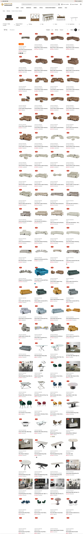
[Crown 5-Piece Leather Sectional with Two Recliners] (73, 79)
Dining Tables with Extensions (56, 473)
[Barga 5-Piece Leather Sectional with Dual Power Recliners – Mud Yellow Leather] (26, 60)
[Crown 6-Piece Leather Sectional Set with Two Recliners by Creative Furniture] (41, 117)
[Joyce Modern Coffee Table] (73, 385)
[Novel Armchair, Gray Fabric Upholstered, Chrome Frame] (41, 522)
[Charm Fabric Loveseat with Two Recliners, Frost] (26, 310)
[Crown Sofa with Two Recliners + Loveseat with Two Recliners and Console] (26, 79)
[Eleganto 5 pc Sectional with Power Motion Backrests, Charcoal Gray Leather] (26, 271)
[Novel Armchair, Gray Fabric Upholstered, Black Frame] (26, 522)
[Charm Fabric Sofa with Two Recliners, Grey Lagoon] (26, 347)
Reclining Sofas (69, 126)
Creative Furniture (22, 46)
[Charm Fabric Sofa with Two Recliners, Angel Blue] (57, 310)
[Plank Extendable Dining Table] (57, 444)
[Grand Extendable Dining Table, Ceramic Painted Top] (73, 404)
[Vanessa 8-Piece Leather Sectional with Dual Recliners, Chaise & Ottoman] (73, 137)
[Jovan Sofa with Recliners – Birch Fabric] (73, 213)
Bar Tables (68, 452)
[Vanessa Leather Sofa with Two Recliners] (26, 194)
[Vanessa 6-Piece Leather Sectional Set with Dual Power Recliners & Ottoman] (26, 155)
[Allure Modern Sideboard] (26, 444)
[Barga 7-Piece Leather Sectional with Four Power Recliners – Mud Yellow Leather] (57, 38)
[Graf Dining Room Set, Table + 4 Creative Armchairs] (41, 484)
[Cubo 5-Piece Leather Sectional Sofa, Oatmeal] (41, 194)
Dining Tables (37, 452)
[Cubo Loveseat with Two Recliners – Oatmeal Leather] (57, 213)
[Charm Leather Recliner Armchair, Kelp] (57, 522)
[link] (9, 19)
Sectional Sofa (22, 48)
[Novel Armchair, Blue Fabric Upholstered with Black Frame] (57, 385)
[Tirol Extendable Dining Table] (57, 465)
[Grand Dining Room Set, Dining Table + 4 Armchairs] (26, 484)
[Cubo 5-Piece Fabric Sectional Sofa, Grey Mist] (57, 194)
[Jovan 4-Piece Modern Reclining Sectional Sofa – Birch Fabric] (57, 232)
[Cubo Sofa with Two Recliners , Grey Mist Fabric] (73, 194)
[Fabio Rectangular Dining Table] (41, 347)
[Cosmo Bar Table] (73, 444)
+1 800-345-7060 (5, 1)
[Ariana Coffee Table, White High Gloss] (26, 423)
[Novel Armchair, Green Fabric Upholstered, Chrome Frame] (41, 503)
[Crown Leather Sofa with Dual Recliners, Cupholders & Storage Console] (73, 117)
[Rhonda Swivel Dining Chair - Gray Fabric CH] (52, 436)
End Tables (36, 393)
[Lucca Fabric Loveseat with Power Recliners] (41, 271)
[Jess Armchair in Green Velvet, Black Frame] (26, 404)
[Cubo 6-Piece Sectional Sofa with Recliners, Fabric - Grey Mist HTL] (66, 264)
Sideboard (68, 431)
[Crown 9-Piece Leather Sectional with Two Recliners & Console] (41, 79)
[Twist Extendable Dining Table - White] (35, 457)
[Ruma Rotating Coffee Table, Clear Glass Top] (57, 347)
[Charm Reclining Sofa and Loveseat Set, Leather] (73, 310)
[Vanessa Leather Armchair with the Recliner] (57, 175)
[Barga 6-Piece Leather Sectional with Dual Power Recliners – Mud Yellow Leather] (73, 38)
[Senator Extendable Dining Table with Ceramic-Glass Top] (41, 465)
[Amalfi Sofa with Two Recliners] (57, 328)
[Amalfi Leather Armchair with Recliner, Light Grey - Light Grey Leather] (19, 339)
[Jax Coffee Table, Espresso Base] (73, 366)
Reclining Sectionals (38, 46)
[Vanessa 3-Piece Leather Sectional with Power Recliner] (41, 175)
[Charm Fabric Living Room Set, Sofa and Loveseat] (41, 328)
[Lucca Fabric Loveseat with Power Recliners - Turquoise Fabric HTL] (35, 283)
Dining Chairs (52, 374)
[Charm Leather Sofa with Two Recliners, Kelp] (73, 271)
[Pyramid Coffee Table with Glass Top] (26, 385)
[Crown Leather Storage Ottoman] (26, 98)
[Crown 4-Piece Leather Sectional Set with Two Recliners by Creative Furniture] (73, 98)
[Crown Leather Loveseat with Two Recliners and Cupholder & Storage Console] (26, 137)
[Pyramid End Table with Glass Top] (41, 385)
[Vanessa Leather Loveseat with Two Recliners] (73, 175)
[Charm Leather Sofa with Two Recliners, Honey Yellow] (26, 291)
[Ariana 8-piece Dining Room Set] (73, 465)
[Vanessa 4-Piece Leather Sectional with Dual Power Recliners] (26, 175)
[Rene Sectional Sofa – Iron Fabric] (26, 251)
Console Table (37, 374)
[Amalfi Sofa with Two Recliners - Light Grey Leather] (50, 339)
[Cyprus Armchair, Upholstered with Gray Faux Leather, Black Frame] (73, 503)
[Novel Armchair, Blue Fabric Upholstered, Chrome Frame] (26, 503)
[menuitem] (17, 8)
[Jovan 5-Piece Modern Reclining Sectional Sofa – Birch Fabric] (73, 232)
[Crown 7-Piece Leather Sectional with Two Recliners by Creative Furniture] (57, 98)
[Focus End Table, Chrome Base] (57, 503)
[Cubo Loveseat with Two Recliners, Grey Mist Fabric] (26, 213)
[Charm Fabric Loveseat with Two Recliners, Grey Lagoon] (73, 291)
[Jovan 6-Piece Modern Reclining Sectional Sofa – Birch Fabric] (41, 232)
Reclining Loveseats (70, 183)
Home (4, 10)
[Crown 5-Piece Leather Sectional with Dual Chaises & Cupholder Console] (57, 79)
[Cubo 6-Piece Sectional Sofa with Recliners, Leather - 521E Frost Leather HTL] (24, 53)
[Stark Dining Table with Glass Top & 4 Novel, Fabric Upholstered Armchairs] (73, 484)
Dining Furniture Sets (54, 492)
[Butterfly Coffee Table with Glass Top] (41, 423)
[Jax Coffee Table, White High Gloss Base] (73, 347)
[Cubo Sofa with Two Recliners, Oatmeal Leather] (41, 213)
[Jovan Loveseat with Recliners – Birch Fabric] (26, 232)
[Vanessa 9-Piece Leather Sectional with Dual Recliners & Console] (57, 137)
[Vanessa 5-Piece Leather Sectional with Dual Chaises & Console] (57, 155)
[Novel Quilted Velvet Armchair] (73, 522)
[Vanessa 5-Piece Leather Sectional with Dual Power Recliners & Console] (73, 155)
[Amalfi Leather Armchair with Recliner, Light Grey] (26, 328)
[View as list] (78, 29)
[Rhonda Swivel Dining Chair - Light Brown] (54, 436)
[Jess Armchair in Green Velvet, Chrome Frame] (57, 366)
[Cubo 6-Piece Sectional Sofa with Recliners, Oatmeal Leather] (57, 251)
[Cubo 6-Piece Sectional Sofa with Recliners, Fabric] (73, 251)
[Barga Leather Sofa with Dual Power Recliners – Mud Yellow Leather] (57, 60)
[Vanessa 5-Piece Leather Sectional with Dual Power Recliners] (41, 155)
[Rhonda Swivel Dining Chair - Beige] (50, 436)
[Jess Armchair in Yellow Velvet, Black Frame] (57, 404)
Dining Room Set (22, 492)
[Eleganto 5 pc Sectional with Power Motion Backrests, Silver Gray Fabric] (41, 251)
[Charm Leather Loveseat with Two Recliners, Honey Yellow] (73, 328)
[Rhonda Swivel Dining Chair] (57, 423)
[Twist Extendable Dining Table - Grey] (36, 457)
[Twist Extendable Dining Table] (41, 444)
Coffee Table (52, 511)
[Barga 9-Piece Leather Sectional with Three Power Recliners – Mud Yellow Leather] (41, 38)
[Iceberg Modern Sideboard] (73, 423)
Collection (8, 10)
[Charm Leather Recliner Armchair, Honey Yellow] (57, 291)
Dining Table (21, 374)
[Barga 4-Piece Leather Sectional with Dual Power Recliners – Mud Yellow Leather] (41, 60)
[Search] (59, 4)
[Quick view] (31, 35)
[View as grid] (75, 29)
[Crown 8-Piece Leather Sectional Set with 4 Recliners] (41, 98)
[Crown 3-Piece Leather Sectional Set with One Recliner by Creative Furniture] (26, 117)
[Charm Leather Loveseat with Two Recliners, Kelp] (41, 291)
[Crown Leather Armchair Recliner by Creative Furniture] (57, 117)
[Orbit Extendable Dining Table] (26, 465)
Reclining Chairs (53, 126)
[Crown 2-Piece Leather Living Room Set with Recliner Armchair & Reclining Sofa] (57, 271)
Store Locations (78, 1)
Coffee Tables (53, 355)
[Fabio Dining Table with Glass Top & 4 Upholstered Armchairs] (57, 484)
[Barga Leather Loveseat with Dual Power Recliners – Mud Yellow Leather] (73, 60)
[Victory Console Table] (41, 366)
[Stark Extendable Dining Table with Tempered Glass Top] (26, 366)
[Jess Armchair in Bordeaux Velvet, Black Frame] (41, 404)
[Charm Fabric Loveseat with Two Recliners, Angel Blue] (41, 310)
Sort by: (56, 29)
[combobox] (41, 4)
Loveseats (52, 221)
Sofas (67, 202)
